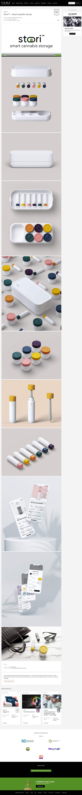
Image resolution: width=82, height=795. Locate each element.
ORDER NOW (40, 786)
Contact (49, 3)
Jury (35, 792)
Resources (37, 3)
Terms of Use (51, 792)
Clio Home (54, 3)
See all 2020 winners (9, 681)
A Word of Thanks (69, 28)
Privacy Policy (57, 792)
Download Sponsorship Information (42, 770)
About (13, 3)
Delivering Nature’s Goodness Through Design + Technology (50, 713)
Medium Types (19, 3)
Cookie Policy (64, 792)
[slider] (28, 55)
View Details (5, 723)
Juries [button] (31, 3)
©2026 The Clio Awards (19, 792)
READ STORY (72, 33)
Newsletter (43, 3)
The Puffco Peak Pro (29, 712)
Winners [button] (26, 3)
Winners (27, 792)
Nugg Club (6, 712)
